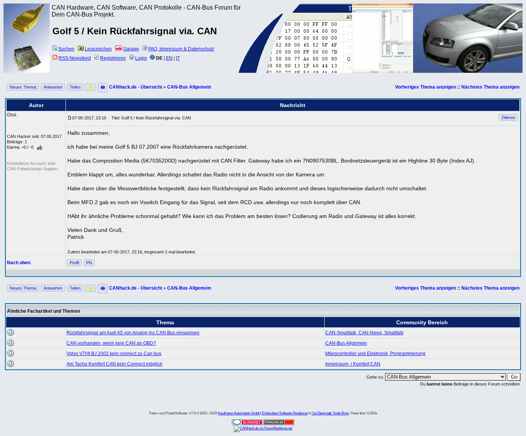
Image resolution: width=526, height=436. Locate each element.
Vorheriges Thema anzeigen (425, 87)
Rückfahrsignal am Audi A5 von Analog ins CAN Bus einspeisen (133, 332)
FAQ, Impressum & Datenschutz (181, 49)
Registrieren (113, 58)
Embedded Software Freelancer (285, 413)
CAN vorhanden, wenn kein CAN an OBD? (111, 343)
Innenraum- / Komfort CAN (352, 364)
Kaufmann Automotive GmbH (239, 413)
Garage (131, 49)
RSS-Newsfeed (75, 58)
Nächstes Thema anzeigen (490, 87)
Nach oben (18, 262)
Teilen (75, 87)
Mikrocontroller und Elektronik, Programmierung (375, 353)
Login (141, 58)
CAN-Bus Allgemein (189, 87)
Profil (74, 262)
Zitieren (508, 117)
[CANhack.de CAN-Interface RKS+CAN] (27, 33)
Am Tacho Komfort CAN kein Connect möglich (114, 364)
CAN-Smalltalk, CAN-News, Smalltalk (364, 332)
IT (178, 58)
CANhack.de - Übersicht (135, 87)
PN (89, 262)
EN (169, 58)
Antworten (53, 87)
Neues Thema (23, 87)
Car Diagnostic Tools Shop (330, 413)
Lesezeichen (98, 49)
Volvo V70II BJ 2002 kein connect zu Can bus (114, 353)
